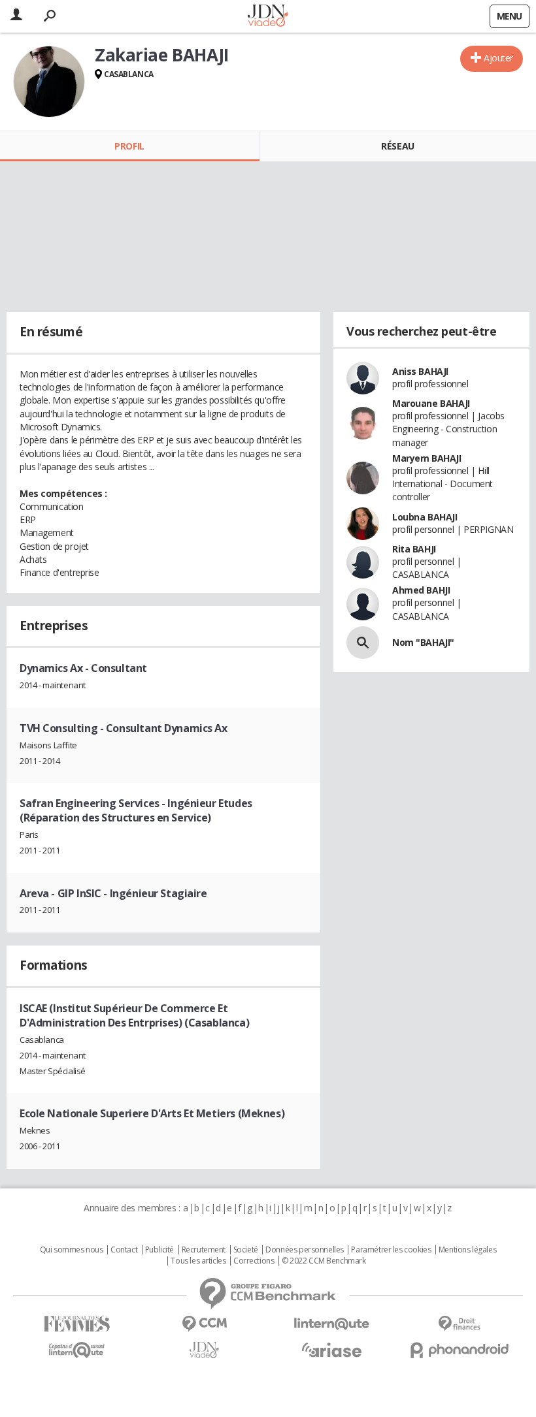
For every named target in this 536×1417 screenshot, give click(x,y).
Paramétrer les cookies (391, 1249)
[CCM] (204, 1324)
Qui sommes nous (71, 1249)
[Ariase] (331, 1350)
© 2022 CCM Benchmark (324, 1261)
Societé (245, 1249)
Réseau (397, 146)
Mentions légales (467, 1249)
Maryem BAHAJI (426, 458)
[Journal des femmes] (77, 1324)
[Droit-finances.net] (459, 1324)
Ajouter (498, 58)
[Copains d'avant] (77, 1350)
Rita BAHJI (414, 549)
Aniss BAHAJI (420, 371)
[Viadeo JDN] (204, 1350)
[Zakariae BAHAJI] (49, 82)
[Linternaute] (331, 1324)
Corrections (253, 1261)
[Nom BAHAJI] (362, 642)
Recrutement (204, 1249)
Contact (123, 1249)
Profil (129, 146)
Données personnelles (304, 1249)
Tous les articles (198, 1261)
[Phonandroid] (459, 1350)
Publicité (159, 1249)
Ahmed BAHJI (421, 590)
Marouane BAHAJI (431, 403)
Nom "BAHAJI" (423, 642)
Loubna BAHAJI (425, 517)
